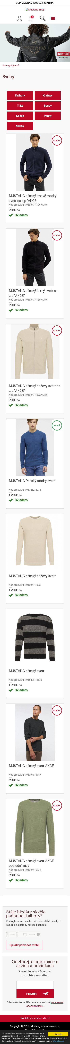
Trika (20, 105)
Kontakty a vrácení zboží (35, 1018)
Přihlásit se (20, 18)
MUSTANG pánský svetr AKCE (31, 766)
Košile (20, 115)
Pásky (47, 115)
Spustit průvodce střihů (24, 945)
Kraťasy (47, 95)
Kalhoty (20, 95)
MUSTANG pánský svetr (26, 671)
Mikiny (20, 126)
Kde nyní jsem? (11, 65)
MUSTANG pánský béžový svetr (32, 576)
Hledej (43, 18)
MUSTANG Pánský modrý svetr (32, 481)
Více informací (58, 1041)
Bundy (48, 105)
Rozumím (58, 1034)
